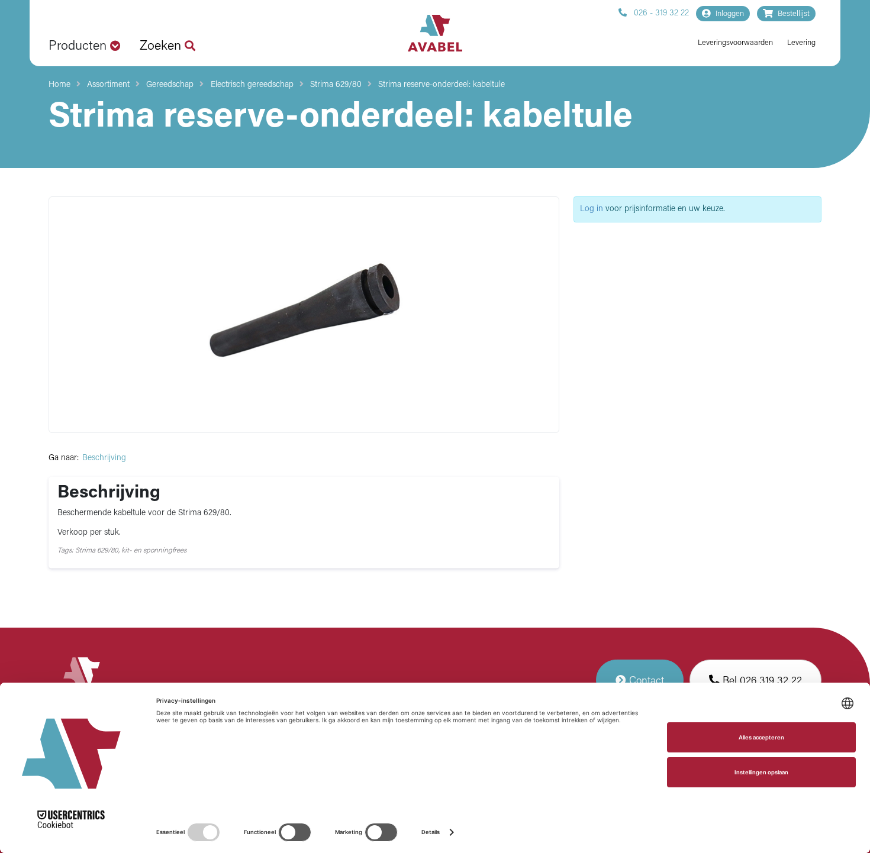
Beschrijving (104, 458)
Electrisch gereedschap (252, 84)
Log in (591, 209)
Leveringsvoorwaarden (735, 43)
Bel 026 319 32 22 (761, 681)
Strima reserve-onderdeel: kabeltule (441, 84)
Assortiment (108, 84)
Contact (645, 681)
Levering (801, 43)
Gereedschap (170, 84)
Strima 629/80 (336, 84)
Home (59, 84)
